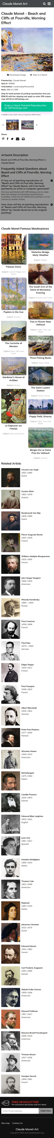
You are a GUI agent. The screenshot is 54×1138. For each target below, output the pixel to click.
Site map (5, 1123)
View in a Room (40, 75)
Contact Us (17, 1123)
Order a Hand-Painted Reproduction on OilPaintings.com (25, 106)
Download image (18, 75)
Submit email (45, 1111)
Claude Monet (8, 163)
